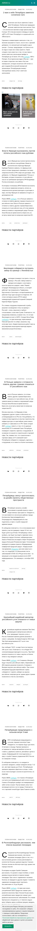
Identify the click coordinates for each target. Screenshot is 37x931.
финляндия (18, 336)
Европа (12, 450)
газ (10, 223)
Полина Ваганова (10, 9)
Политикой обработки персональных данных (17, 918)
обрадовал (15, 549)
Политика (21, 147)
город (23, 568)
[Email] (13, 128)
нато (11, 336)
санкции (26, 450)
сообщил (26, 56)
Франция (25, 223)
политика (17, 223)
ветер (11, 797)
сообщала (5, 319)
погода (20, 81)
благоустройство (14, 568)
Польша (19, 450)
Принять (8, 926)
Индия (18, 684)
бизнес (12, 684)
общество (12, 81)
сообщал (13, 199)
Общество (21, 9)
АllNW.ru (6, 3)
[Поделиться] (8, 128)
